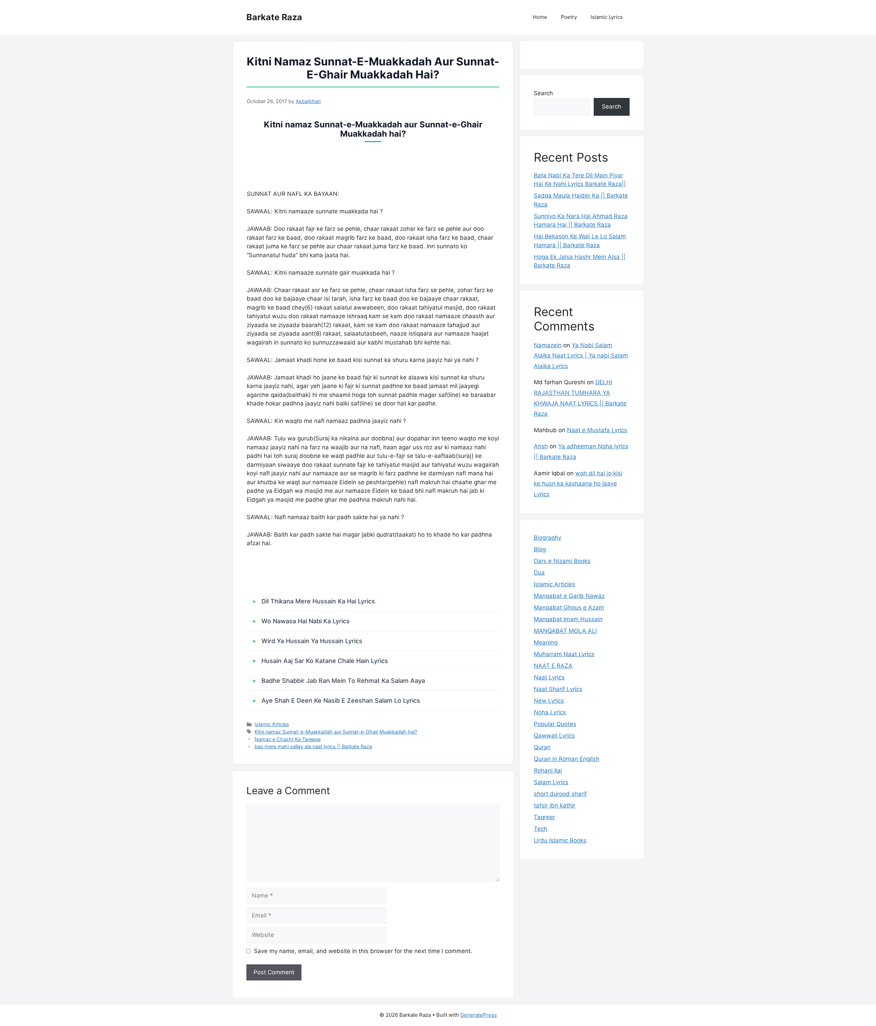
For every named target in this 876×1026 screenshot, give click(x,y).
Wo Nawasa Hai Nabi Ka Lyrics (305, 621)
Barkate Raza (274, 17)
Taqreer (544, 817)
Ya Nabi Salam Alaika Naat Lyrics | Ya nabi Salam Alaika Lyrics (581, 356)
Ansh (541, 446)
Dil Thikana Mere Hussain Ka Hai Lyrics (318, 601)
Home (540, 17)
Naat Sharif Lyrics (558, 689)
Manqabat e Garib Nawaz (569, 595)
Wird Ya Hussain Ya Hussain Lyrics (311, 641)
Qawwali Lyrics (554, 735)
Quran (542, 747)
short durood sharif (560, 793)
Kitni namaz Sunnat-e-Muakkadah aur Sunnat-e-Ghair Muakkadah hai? (336, 732)
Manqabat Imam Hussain (568, 619)
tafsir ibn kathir (554, 805)
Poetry (569, 17)
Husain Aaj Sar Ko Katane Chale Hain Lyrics (324, 660)
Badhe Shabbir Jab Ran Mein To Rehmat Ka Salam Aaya (343, 680)
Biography (547, 537)
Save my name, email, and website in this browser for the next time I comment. (363, 951)
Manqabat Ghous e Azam (569, 607)
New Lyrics (549, 700)
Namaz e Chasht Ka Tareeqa (288, 739)
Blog (540, 549)
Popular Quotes (555, 724)
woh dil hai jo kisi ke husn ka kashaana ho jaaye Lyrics (578, 484)
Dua (539, 572)
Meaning (545, 642)
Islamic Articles (272, 724)
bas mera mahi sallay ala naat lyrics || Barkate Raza (313, 746)
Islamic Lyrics (607, 17)
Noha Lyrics (550, 712)
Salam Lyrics (551, 782)
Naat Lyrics (549, 677)
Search (543, 93)
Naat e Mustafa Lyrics (597, 430)
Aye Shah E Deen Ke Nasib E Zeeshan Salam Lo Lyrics (340, 700)
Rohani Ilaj (548, 770)
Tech (540, 828)
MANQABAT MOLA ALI (565, 630)
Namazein (548, 345)
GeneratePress (478, 1015)
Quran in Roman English (566, 758)
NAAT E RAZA (553, 665)
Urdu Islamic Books (560, 840)
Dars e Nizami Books (562, 561)
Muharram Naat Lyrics (564, 654)
